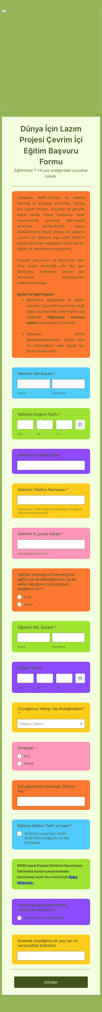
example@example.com (33, 553)
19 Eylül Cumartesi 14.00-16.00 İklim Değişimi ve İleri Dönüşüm (47, 838)
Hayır (28, 604)
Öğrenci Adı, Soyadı (37, 627)
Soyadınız (59, 393)
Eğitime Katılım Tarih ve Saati (45, 825)
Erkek (29, 763)
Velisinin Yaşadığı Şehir (40, 455)
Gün (20, 434)
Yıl (58, 434)
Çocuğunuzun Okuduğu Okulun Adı (46, 788)
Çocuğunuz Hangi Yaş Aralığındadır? (51, 711)
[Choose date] (80, 424)
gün (20, 687)
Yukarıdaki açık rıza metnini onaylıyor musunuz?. (42, 907)
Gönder (51, 982)
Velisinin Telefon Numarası (43, 489)
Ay (38, 434)
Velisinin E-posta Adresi (41, 533)
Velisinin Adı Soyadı (37, 373)
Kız (27, 756)
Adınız (22, 393)
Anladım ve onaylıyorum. (44, 918)
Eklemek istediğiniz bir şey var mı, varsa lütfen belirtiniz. (48, 943)
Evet (28, 597)
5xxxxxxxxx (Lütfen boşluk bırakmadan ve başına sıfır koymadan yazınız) (50, 510)
